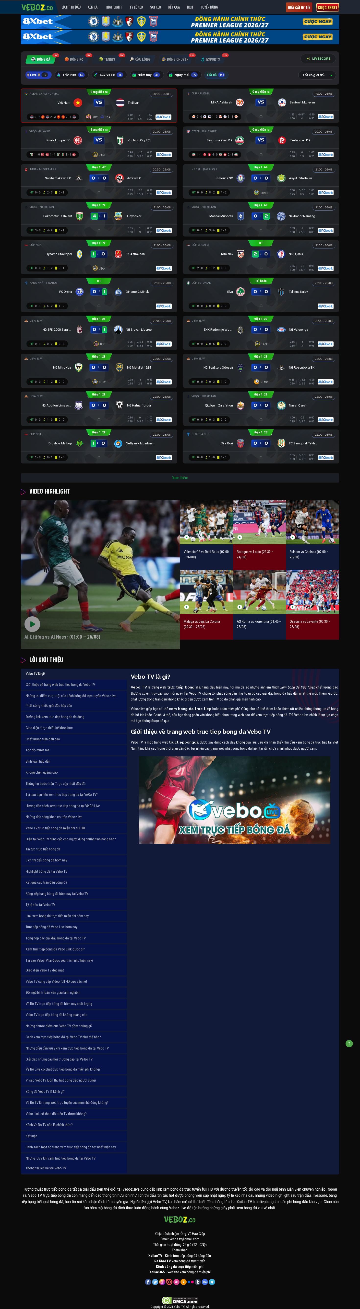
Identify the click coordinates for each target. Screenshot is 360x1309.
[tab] (40, 59)
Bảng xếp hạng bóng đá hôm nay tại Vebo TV (57, 893)
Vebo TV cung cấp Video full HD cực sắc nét (56, 981)
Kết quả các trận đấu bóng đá (46, 882)
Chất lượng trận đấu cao (43, 739)
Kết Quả (174, 7)
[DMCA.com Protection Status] (180, 1300)
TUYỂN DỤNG (209, 7)
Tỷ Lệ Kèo (136, 7)
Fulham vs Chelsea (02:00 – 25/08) (309, 555)
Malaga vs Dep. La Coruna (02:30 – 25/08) (202, 624)
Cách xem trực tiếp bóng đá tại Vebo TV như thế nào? (63, 1037)
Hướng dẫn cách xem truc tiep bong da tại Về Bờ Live (63, 806)
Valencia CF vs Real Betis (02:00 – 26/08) (206, 555)
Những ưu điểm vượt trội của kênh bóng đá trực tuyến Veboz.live (71, 696)
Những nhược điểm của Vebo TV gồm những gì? (59, 1026)
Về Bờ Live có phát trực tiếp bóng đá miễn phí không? (63, 1069)
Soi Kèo (155, 7)
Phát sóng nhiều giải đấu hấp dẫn (49, 705)
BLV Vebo (110, 75)
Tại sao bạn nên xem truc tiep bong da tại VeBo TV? (62, 794)
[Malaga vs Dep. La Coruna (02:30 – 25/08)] (206, 592)
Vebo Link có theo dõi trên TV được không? (56, 1114)
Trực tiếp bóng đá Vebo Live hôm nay (51, 927)
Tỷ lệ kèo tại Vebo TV (40, 905)
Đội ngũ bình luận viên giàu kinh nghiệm (53, 992)
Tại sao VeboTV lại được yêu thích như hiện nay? (59, 960)
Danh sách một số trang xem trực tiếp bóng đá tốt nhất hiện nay (71, 1147)
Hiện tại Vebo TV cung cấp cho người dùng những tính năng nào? (71, 839)
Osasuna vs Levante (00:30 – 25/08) (310, 624)
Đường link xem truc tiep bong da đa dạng (55, 717)
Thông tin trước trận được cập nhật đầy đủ (55, 783)
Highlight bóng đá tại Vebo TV (46, 871)
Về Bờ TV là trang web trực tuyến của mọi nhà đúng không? (67, 1102)
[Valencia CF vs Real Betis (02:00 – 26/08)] (206, 522)
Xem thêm (180, 477)
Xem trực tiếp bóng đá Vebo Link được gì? (55, 949)
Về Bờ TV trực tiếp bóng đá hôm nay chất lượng (59, 1004)
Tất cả (215, 75)
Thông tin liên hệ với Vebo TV (46, 1168)
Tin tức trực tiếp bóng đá (43, 849)
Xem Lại (93, 7)
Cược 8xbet (327, 7)
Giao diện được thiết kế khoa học (49, 728)
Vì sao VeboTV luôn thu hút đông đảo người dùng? (61, 1080)
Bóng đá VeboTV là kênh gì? (45, 1091)
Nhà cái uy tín (299, 7)
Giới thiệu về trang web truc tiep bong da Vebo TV (60, 684)
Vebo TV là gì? (35, 673)
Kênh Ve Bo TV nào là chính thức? (49, 1125)
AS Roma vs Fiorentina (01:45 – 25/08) (259, 624)
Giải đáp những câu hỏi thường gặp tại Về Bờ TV (59, 1059)
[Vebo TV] (37, 6)
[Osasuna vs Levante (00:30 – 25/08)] (312, 592)
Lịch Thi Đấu (71, 7)
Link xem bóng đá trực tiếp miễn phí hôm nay (57, 916)
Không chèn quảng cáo (42, 772)
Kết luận (31, 1136)
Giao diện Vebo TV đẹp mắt (45, 970)
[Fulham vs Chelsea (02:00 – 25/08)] (312, 522)
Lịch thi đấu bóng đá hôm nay (46, 860)
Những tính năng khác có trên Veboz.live (54, 817)
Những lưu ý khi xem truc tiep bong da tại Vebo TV (61, 1158)
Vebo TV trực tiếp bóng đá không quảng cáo (56, 1015)
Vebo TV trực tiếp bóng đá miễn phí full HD (55, 828)
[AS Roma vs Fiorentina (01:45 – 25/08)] (259, 592)
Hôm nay (148, 75)
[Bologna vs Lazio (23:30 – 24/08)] (259, 522)
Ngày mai (185, 75)
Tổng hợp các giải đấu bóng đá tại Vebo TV (56, 938)
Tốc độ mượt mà (37, 750)
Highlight (114, 7)
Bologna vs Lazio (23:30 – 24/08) (255, 555)
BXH (190, 7)
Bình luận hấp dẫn (38, 761)
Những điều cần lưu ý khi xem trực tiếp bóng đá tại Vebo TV (67, 1048)
